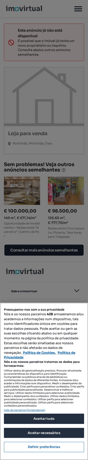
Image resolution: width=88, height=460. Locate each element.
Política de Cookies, (39, 353)
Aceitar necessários (44, 433)
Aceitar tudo (44, 419)
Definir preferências (44, 447)
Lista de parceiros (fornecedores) (24, 410)
